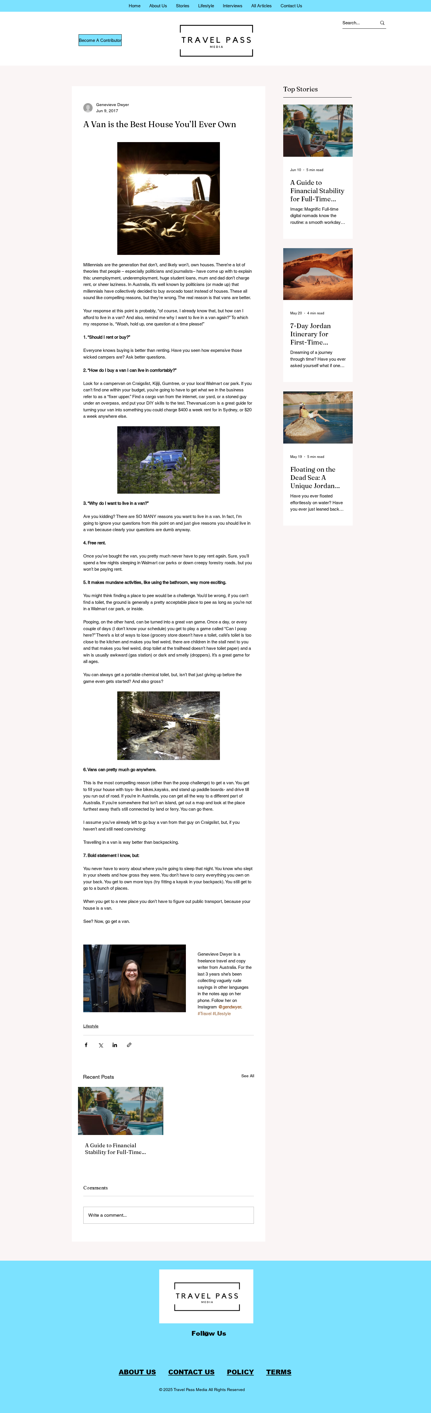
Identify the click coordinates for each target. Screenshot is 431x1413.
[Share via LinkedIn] (115, 1045)
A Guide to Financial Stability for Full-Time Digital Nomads (113, 1148)
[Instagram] (206, 1334)
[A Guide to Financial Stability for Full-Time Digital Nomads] (120, 1111)
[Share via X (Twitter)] (100, 1045)
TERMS (278, 1372)
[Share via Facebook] (86, 1045)
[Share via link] (129, 1045)
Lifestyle (91, 1026)
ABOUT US (137, 1372)
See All (247, 1075)
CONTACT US (191, 1372)
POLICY (240, 1372)
